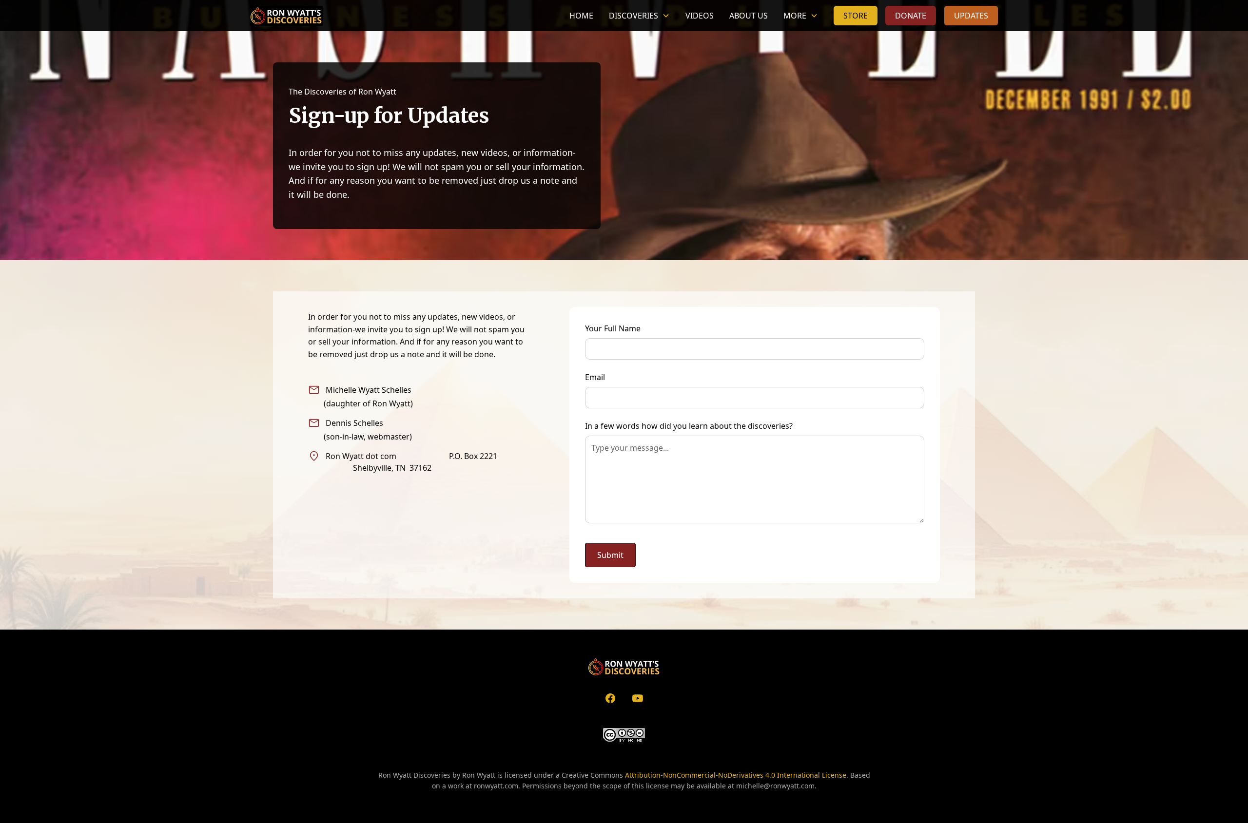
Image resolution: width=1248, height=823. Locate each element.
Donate (910, 15)
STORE (855, 15)
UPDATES (971, 15)
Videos (699, 15)
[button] (639, 15)
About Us (748, 15)
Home (581, 15)
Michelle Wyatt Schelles (368, 389)
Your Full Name (613, 328)
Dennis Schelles (354, 423)
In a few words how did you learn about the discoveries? (689, 426)
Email (595, 377)
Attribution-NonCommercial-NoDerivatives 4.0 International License (735, 775)
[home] (286, 16)
